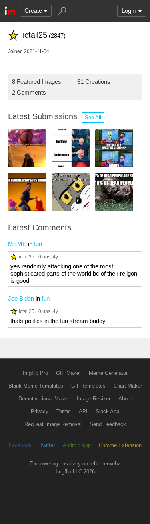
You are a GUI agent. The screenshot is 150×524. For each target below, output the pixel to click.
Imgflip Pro (35, 373)
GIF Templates (88, 386)
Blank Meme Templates (35, 386)
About (125, 399)
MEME (17, 243)
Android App (77, 445)
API (83, 411)
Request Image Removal (53, 424)
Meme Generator (108, 373)
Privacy (39, 411)
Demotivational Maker (43, 399)
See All (93, 117)
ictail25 (26, 256)
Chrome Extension (120, 445)
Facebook (20, 445)
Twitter (47, 445)
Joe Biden (21, 298)
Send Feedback (108, 424)
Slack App (107, 411)
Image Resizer (93, 399)
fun (38, 243)
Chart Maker (128, 386)
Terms (63, 411)
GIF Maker (68, 373)
